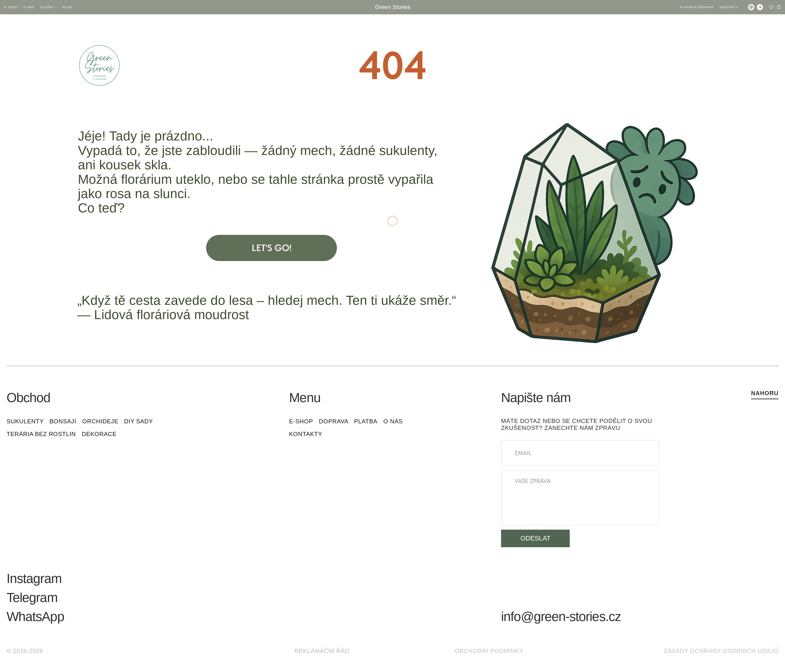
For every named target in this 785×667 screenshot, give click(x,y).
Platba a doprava (696, 7)
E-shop (10, 7)
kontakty (305, 434)
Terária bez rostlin (41, 434)
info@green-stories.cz (561, 616)
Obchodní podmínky (489, 651)
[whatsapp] (751, 7)
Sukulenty (25, 421)
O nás (29, 7)
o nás (393, 421)
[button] (771, 7)
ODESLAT (535, 538)
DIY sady (138, 421)
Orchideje (100, 421)
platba (365, 421)
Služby (47, 7)
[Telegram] (760, 7)
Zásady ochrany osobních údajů (721, 651)
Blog (68, 7)
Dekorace (99, 434)
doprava (333, 421)
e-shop (301, 421)
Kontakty (729, 7)
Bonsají (62, 421)
